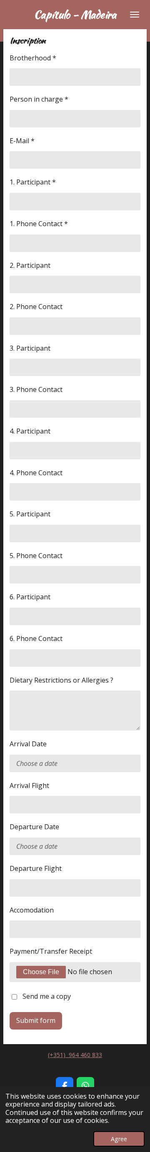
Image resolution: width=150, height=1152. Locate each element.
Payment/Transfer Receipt (51, 951)
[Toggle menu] (134, 14)
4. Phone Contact (36, 472)
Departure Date (34, 826)
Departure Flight (36, 868)
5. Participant (30, 514)
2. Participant (30, 265)
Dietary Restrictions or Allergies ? (61, 680)
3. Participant (30, 348)
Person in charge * (39, 99)
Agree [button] (119, 1139)
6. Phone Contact (36, 638)
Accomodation (32, 910)
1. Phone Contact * (39, 223)
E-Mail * (22, 140)
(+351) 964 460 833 (75, 1055)
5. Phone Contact (36, 555)
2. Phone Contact (36, 306)
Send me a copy (46, 996)
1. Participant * (33, 182)
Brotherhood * (33, 57)
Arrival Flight (29, 785)
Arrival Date (28, 743)
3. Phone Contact (36, 389)
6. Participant (30, 596)
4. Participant (30, 431)
